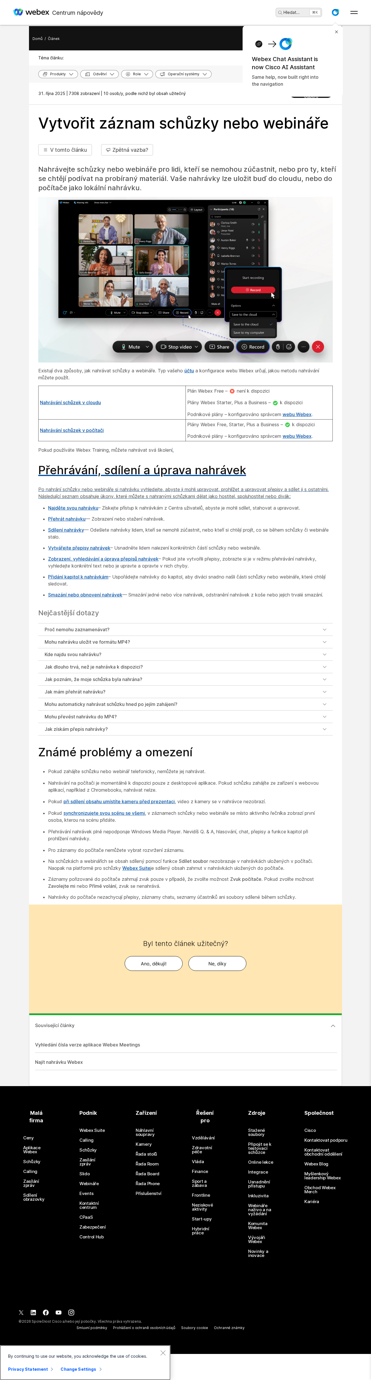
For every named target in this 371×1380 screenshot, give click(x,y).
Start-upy (202, 1219)
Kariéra (311, 1202)
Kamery (144, 1144)
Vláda (198, 1162)
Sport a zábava (199, 1183)
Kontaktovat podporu (325, 1140)
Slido (84, 1174)
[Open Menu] (354, 12)
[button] (335, 12)
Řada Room (147, 1164)
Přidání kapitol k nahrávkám (78, 577)
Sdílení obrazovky (33, 1197)
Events (86, 1194)
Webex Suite (136, 868)
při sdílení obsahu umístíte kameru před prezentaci (119, 801)
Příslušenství (148, 1194)
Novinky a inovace (258, 1253)
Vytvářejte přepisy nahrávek (79, 548)
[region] (85, 1362)
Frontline (201, 1195)
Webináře (89, 1184)
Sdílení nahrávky (66, 530)
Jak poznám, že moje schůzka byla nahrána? (93, 679)
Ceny (28, 1138)
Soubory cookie (194, 1328)
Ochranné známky (229, 1328)
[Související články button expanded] (333, 1026)
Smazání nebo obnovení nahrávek (85, 595)
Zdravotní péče (202, 1150)
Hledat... (291, 12)
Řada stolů (146, 1154)
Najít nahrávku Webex (59, 1062)
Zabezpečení (92, 1227)
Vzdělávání (203, 1138)
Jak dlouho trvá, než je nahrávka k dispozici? (94, 667)
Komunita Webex (258, 1226)
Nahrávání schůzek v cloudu (70, 402)
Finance (200, 1171)
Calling (30, 1171)
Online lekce (260, 1162)
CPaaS (86, 1217)
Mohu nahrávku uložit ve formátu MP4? (87, 642)
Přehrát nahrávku (67, 519)
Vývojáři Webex (256, 1240)
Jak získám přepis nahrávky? (76, 729)
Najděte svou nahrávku (73, 508)
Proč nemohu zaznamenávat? (77, 629)
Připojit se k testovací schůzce (259, 1148)
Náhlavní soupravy (145, 1132)
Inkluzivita (258, 1196)
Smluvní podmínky (92, 1328)
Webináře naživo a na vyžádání (259, 1210)
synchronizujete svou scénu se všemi (104, 813)
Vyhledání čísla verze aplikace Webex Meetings (87, 1045)
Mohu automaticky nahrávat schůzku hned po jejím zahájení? (111, 704)
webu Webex (297, 414)
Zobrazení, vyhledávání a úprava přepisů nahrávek (103, 559)
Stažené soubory (256, 1132)
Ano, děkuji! (153, 964)
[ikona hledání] (280, 13)
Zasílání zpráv (31, 1183)
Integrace (258, 1172)
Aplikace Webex (32, 1150)
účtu (189, 371)
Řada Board (147, 1174)
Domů (37, 38)
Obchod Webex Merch (319, 1190)
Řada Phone (148, 1184)
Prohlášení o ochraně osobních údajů (144, 1328)
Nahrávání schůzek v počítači (72, 430)
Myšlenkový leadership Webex (322, 1176)
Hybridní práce (200, 1231)
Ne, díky (217, 964)
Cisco (310, 1130)
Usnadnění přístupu (259, 1184)
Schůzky (32, 1162)
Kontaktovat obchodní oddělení (323, 1152)
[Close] (163, 1353)
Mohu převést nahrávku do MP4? (81, 717)
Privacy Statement (28, 1369)
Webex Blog (316, 1164)
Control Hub (91, 1237)
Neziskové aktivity (202, 1207)
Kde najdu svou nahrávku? (73, 654)
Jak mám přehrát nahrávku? (75, 692)
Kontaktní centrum (89, 1205)
